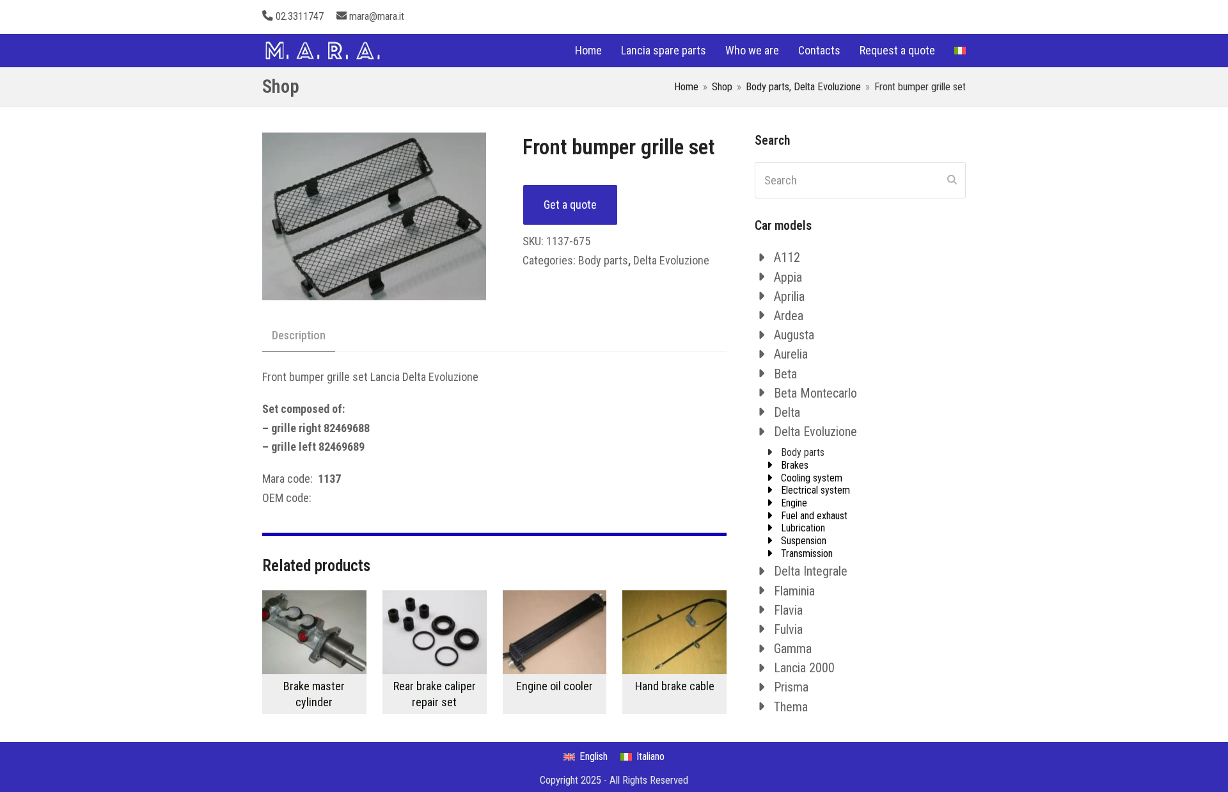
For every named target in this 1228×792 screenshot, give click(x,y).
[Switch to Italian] (960, 51)
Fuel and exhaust (814, 516)
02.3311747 (300, 16)
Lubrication (803, 528)
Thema (791, 707)
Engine (794, 503)
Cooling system (811, 478)
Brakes (794, 465)
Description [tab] (299, 335)
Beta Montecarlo (815, 393)
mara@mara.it (376, 16)
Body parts (603, 260)
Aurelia (791, 354)
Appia (788, 277)
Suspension (803, 541)
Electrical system (815, 490)
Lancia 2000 (804, 667)
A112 (787, 257)
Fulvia (788, 629)
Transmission (807, 553)
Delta (787, 412)
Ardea (788, 315)
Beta (785, 374)
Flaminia (794, 591)
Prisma (791, 687)
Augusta (794, 335)
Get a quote (570, 204)
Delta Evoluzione (671, 260)
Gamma (793, 648)
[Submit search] (952, 180)
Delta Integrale (810, 571)
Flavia (788, 610)
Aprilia (789, 296)
